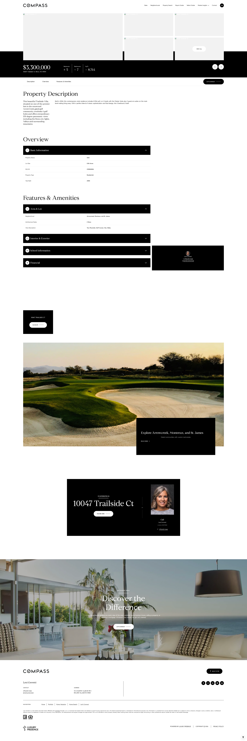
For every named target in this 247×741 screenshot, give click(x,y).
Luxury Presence (185, 726)
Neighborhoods (155, 5)
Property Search (167, 5)
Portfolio (50, 704)
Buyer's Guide (180, 5)
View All (199, 49)
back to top (215, 671)
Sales (145, 5)
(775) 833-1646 (188, 259)
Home (43, 704)
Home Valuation (61, 704)
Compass (57, 710)
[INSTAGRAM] (208, 683)
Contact (214, 5)
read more (144, 441)
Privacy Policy (218, 726)
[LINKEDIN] (213, 683)
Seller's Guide (191, 5)
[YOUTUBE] (217, 683)
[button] (213, 81)
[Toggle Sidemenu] (222, 5)
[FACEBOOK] (203, 683)
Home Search (73, 704)
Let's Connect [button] (84, 704)
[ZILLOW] (222, 683)
